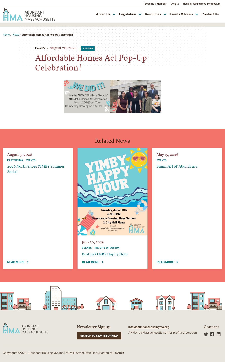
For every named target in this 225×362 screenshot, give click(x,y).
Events (88, 48)
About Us (103, 14)
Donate (175, 3)
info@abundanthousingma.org (148, 327)
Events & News (181, 14)
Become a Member (155, 3)
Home (6, 34)
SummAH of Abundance (177, 167)
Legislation (127, 14)
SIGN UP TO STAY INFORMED (99, 335)
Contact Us (210, 14)
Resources (153, 14)
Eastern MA (15, 160)
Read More (20, 262)
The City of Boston (107, 247)
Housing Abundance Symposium (201, 3)
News (16, 34)
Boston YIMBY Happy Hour (105, 254)
